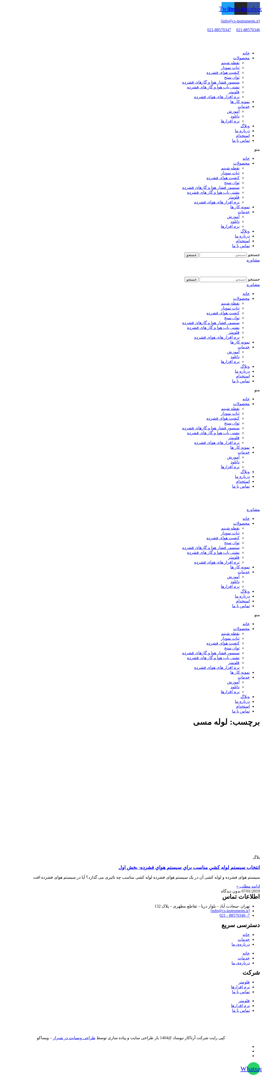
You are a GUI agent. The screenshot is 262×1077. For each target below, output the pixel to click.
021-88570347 (219, 30)
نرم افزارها (230, 121)
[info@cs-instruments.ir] (240, 21)
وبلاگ (245, 126)
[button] (131, 149)
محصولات (241, 58)
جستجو (254, 255)
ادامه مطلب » (248, 886)
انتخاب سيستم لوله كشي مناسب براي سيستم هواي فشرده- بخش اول (189, 867)
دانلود (235, 116)
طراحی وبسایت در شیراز (74, 1038)
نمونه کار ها (240, 101)
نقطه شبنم (230, 63)
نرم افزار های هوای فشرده (216, 97)
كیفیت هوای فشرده (222, 72)
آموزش (233, 111)
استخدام (243, 135)
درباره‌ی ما (241, 944)
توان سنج (231, 77)
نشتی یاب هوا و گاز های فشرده (213, 87)
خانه (246, 53)
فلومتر (233, 92)
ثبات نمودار (230, 67)
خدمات (244, 106)
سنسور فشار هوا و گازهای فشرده (210, 82)
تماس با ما (241, 140)
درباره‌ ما (242, 131)
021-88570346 (248, 30)
